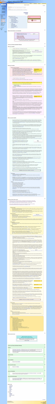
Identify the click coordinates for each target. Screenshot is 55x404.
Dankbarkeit (11, 385)
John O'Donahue (14, 138)
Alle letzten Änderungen (11, 3)
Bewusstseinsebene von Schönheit (13, 17)
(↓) (41, 280)
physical (21, 249)
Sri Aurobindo (15, 121)
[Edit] (44, 11)
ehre (1, 20)
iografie (2, 16)
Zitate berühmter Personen (19, 155)
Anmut (33, 170)
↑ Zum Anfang (43, 399)
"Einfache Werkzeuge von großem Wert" (36, 60)
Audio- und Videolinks (13, 26)
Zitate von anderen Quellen (14, 20)
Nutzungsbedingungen (43, 402)
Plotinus (13, 238)
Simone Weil (31, 294)
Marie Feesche (14, 192)
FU (25, 53)
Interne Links (12, 27)
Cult (35, 20)
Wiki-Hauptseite (3, 11)
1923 (27, 227)
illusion (19, 90)
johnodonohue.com (36, 275)
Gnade (10, 388)
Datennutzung (44, 403)
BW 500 (22, 34)
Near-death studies (28, 216)
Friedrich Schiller (14, 187)
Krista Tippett (13, 232)
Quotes (16, 217)
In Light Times (23, 74)
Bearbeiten (35, 3)
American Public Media (31, 232)
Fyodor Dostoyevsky (21, 303)
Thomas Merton (14, 211)
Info (45, 401)
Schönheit (26, 12)
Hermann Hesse (20, 179)
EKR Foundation (25, 217)
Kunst (17, 179)
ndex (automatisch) (3, 18)
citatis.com (39, 278)
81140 (34, 195)
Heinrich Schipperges (15, 158)
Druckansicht (44, 3)
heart (29, 201)
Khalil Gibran (26, 226)
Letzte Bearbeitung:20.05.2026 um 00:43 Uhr (10, 401)
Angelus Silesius (22, 39)
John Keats (13, 313)
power (14, 305)
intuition (31, 261)
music (19, 95)
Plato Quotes (32, 278)
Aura (10, 392)
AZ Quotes (25, 297)
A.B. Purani (24, 264)
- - (3, 9)
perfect (30, 247)
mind (41, 255)
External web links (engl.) (14, 25)
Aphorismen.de (14, 188)
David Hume (16, 141)
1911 (33, 339)
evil (12, 307)
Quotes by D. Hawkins (13, 19)
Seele (22, 140)
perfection (29, 68)
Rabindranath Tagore (15, 194)
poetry (21, 255)
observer (32, 280)
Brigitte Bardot (14, 168)
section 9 (36, 248)
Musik (10, 390)
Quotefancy (15, 269)
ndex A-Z (2, 17)
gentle (13, 202)
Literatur (12, 23)
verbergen (14, 16)
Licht (10, 396)
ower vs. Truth (3, 21)
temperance (35, 241)
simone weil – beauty (21, 295)
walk (17, 317)
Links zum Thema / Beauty (14, 22)
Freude (18, 132)
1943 (23, 180)
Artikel (31, 3)
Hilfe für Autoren (3, 12)
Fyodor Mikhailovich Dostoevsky (15, 223)
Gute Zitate (25, 152)
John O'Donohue (31, 275)
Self (22, 73)
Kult (34, 20)
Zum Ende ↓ (44, 5)
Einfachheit (11, 386)
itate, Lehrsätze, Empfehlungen (3, 25)
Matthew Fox (14, 297)
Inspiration (11, 389)
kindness (31, 306)
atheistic (27, 288)
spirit (17, 202)
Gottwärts (11, 394)
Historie (39, 3)
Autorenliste (2, 27)
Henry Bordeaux (14, 162)
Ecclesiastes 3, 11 (26, 204)
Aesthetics (32, 299)
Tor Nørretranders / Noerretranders (16, 349)
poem (29, 339)
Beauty (28, 299)
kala (3, 22)
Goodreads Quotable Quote (31, 238)
